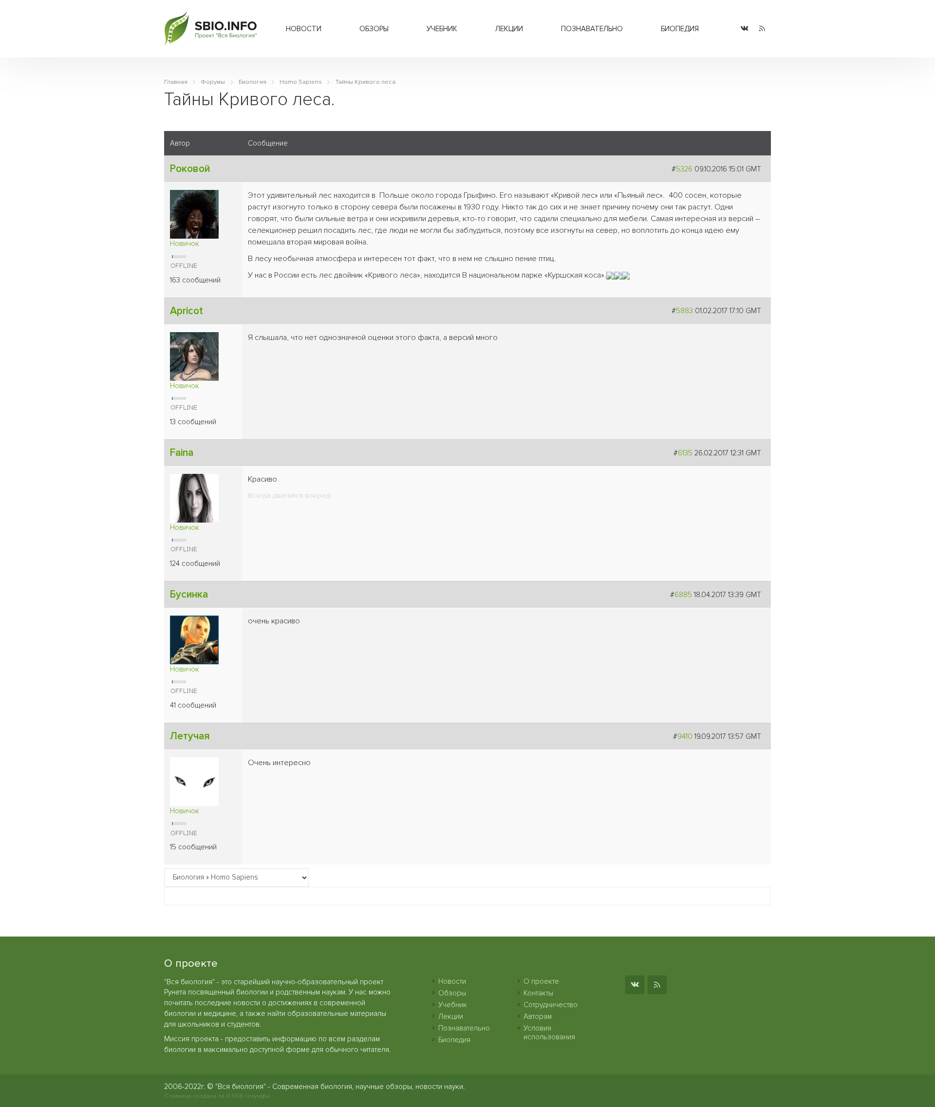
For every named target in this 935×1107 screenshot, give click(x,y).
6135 (685, 453)
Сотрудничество (551, 1004)
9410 (684, 736)
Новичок (184, 243)
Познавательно (592, 28)
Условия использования (549, 1032)
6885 (683, 594)
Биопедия (680, 28)
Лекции (509, 28)
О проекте (541, 981)
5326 (684, 169)
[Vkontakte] (744, 29)
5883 (684, 310)
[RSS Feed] (762, 29)
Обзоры (374, 28)
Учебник (442, 28)
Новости (303, 28)
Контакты (538, 993)
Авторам (538, 1016)
